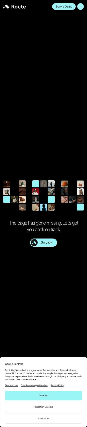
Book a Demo (64, 6)
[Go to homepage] (14, 7)
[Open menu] (80, 6)
